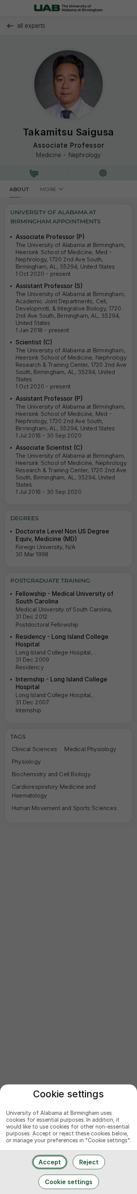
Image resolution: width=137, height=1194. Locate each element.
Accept (49, 1162)
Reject (89, 1162)
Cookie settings (68, 1182)
